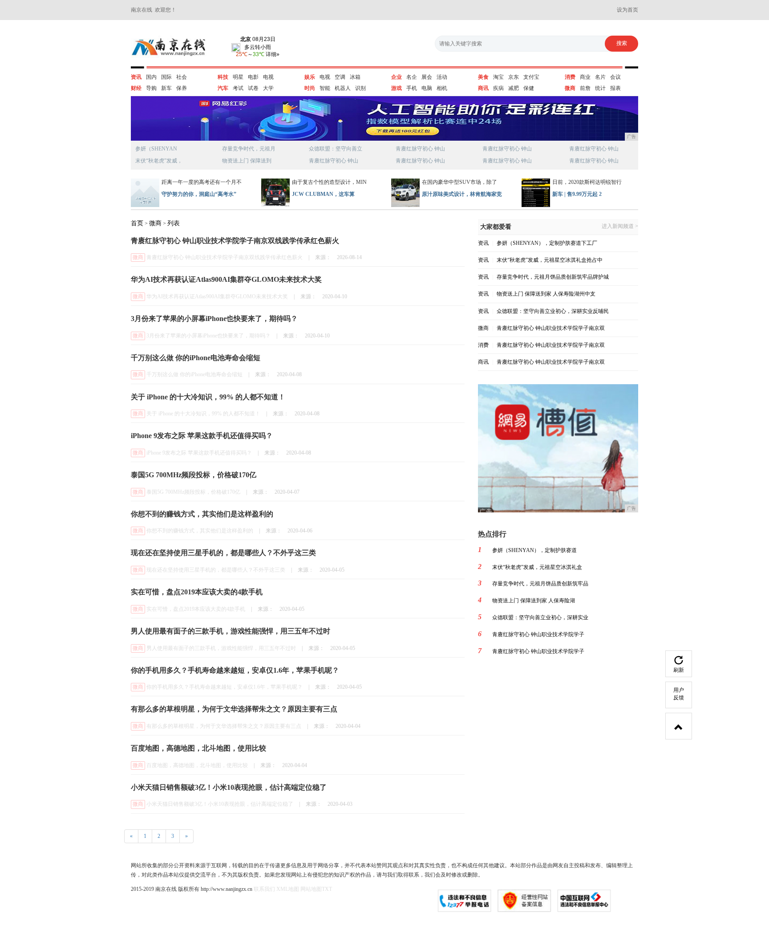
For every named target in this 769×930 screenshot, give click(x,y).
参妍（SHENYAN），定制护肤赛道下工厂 (547, 243)
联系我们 (264, 889)
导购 (151, 88)
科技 (223, 77)
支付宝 (531, 77)
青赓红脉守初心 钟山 (333, 161)
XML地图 (287, 889)
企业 (396, 77)
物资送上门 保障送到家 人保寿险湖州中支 (546, 294)
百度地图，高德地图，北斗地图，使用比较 (197, 765)
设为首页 (627, 10)
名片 (600, 77)
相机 (442, 88)
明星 (238, 77)
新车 (166, 88)
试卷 (253, 88)
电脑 (426, 88)
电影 (253, 77)
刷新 (678, 670)
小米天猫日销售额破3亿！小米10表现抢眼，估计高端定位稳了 (219, 804)
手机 (411, 88)
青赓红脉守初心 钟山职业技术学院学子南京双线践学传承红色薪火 (224, 257)
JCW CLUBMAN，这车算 (323, 194)
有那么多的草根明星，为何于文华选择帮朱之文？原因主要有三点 (223, 726)
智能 (325, 88)
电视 (268, 77)
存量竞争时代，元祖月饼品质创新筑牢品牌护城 (553, 277)
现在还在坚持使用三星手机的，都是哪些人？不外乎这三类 (215, 570)
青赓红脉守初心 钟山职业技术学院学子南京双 (551, 328)
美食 (483, 77)
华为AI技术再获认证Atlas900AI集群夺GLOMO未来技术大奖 (217, 296)
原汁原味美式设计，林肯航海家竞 (462, 194)
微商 (570, 88)
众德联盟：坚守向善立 (335, 149)
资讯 (136, 77)
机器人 (343, 88)
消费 (570, 77)
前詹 (585, 88)
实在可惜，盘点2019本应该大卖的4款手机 (195, 609)
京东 (513, 77)
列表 (173, 223)
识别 (360, 88)
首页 (137, 223)
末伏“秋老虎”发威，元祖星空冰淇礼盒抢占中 (550, 260)
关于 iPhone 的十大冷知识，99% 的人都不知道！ (203, 413)
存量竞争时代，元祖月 (248, 149)
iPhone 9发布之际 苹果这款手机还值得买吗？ (199, 453)
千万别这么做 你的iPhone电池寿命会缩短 (194, 374)
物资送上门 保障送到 (246, 161)
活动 (442, 77)
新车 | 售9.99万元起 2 (577, 194)
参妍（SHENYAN (156, 149)
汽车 (223, 88)
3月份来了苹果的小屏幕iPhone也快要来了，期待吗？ (208, 336)
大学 (268, 88)
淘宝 (498, 77)
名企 (411, 77)
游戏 (396, 88)
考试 (238, 88)
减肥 (513, 88)
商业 (585, 77)
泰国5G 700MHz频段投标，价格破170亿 (193, 492)
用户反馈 (678, 694)
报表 (615, 88)
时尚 (309, 88)
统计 (600, 88)
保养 (181, 88)
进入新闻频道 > (620, 226)
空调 (340, 77)
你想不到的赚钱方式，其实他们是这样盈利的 (199, 531)
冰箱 (355, 77)
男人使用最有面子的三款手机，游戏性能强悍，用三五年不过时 (221, 648)
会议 (615, 77)
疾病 (498, 88)
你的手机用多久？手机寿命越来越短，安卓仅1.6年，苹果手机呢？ (224, 687)
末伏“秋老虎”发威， (158, 161)
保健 (528, 88)
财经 (136, 88)
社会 (181, 77)
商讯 (483, 88)
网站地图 (311, 889)
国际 (166, 77)
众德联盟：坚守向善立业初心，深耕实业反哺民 (553, 311)
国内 (151, 77)
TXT (327, 889)
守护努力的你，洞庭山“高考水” (199, 194)
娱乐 (309, 77)
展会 (426, 77)
